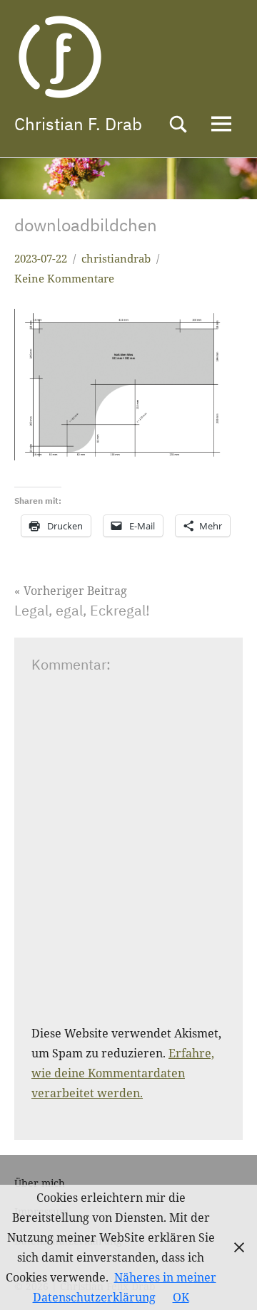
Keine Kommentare (64, 278)
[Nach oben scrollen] (228, 1281)
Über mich (39, 1183)
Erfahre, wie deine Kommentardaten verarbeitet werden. (122, 1073)
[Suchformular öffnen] (178, 124)
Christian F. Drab (78, 123)
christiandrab (116, 258)
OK (181, 1297)
